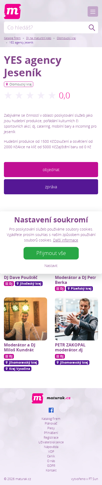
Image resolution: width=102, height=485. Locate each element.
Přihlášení (51, 433)
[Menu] (93, 11)
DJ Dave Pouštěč (20, 277)
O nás (51, 461)
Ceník (51, 456)
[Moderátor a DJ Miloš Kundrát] (25, 318)
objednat (51, 169)
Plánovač (51, 423)
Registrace (51, 437)
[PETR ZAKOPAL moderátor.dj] (76, 318)
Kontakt (51, 470)
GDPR (51, 465)
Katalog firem (12, 38)
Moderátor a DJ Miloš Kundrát (19, 347)
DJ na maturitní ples (38, 38)
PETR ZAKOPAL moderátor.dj (70, 347)
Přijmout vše (51, 253)
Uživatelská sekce (51, 442)
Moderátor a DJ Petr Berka (75, 280)
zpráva (51, 187)
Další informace (65, 240)
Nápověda (51, 447)
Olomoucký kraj (66, 38)
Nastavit (51, 265)
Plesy (51, 428)
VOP (51, 451)
